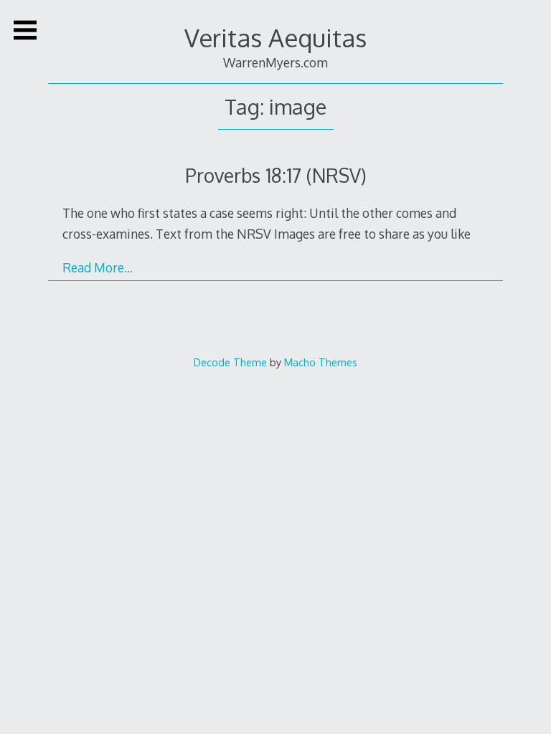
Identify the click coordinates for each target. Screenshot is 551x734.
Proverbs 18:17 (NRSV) (276, 175)
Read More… (97, 267)
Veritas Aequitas (275, 37)
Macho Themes (320, 362)
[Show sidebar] (25, 30)
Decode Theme (230, 362)
